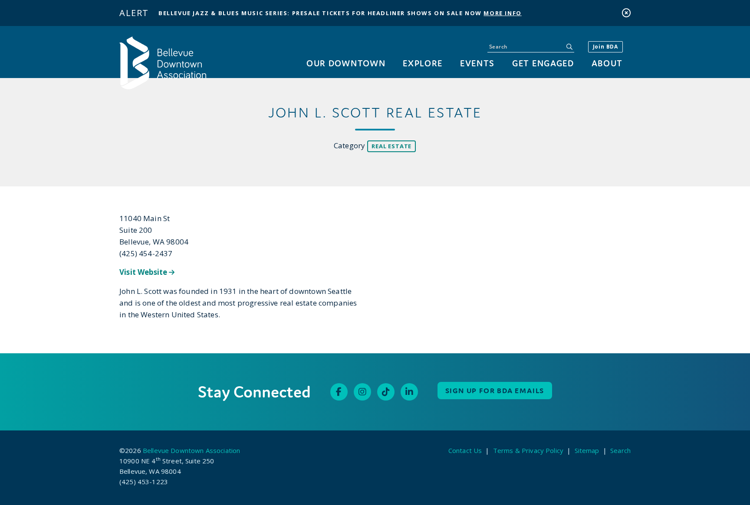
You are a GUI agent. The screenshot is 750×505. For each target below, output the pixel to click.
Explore (423, 63)
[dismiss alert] (626, 13)
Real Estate (391, 146)
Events (477, 63)
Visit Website (144, 272)
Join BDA (605, 46)
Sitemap (587, 450)
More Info (502, 13)
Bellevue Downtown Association (191, 450)
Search (620, 450)
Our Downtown (345, 63)
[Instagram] (362, 392)
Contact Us (465, 450)
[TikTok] (386, 392)
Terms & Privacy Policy (528, 450)
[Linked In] (409, 392)
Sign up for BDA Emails (495, 390)
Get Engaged (543, 63)
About (607, 63)
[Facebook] (339, 392)
